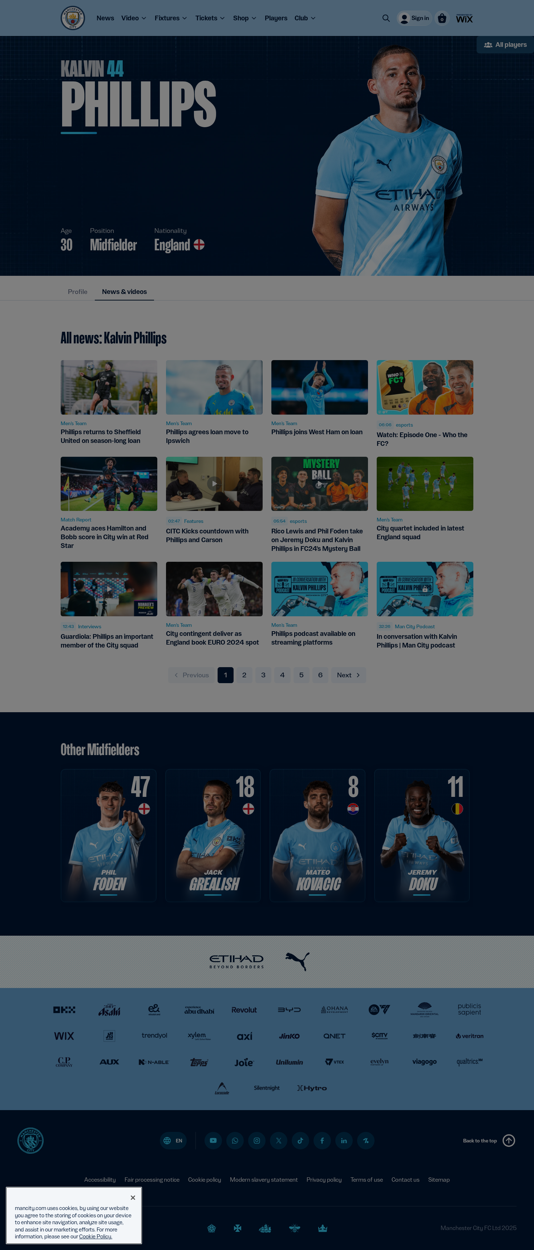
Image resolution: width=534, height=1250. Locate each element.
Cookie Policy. (95, 1236)
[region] (74, 1215)
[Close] (133, 1198)
